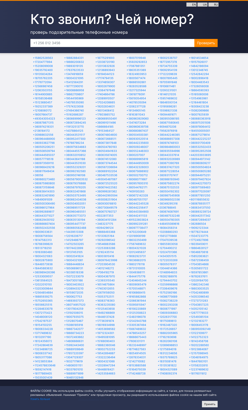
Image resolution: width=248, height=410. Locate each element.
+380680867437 (137, 130)
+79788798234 (74, 142)
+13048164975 (198, 357)
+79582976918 (167, 130)
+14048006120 (42, 316)
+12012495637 (136, 252)
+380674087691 (168, 211)
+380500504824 (200, 167)
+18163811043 (136, 114)
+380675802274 (168, 183)
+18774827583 (136, 349)
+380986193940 (168, 179)
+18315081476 (167, 361)
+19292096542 (105, 240)
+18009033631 (42, 231)
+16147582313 (42, 240)
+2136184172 (41, 130)
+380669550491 (106, 118)
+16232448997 (136, 345)
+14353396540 (199, 296)
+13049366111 (136, 272)
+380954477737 (75, 223)
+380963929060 (138, 118)
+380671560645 (168, 122)
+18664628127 (198, 248)
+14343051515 (167, 256)
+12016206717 (73, 236)
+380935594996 (169, 151)
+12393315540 (105, 280)
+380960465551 (75, 211)
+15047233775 (198, 236)
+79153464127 (104, 130)
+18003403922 (74, 284)
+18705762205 (42, 78)
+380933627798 (44, 142)
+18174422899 (73, 248)
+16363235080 (105, 304)
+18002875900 (43, 260)
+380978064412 (199, 126)
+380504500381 (137, 134)
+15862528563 (43, 58)
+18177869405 (42, 373)
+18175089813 (167, 321)
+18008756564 (43, 236)
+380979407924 (200, 179)
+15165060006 (198, 94)
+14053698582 (105, 329)
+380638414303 (43, 191)
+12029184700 (198, 280)
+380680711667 (137, 179)
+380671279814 (199, 134)
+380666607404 (44, 223)
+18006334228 (43, 329)
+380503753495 (75, 195)
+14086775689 (167, 296)
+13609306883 (168, 312)
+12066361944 (136, 300)
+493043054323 (44, 118)
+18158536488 (42, 98)
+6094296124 (104, 227)
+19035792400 (43, 70)
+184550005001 (199, 130)
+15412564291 (73, 82)
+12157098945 (198, 353)
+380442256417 (137, 207)
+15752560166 (167, 292)
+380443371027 (43, 215)
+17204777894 (42, 62)
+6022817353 (104, 215)
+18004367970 (105, 276)
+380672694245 (75, 122)
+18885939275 (43, 296)
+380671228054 (168, 171)
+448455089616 (168, 223)
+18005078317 (167, 264)
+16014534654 (198, 58)
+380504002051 (75, 203)
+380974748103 (168, 142)
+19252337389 (43, 106)
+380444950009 (138, 163)
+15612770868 (167, 236)
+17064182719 (104, 272)
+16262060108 (167, 341)
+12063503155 (42, 90)
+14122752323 (198, 337)
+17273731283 (198, 300)
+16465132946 (74, 377)
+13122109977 (198, 333)
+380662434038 (75, 199)
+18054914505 (136, 353)
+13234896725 (43, 349)
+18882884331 (74, 58)
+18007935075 (74, 316)
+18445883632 (43, 268)
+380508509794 (44, 151)
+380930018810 (105, 203)
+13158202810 (198, 365)
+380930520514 (137, 138)
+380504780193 (106, 147)
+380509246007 (137, 147)
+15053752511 (104, 296)
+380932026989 (169, 159)
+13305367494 (136, 325)
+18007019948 (136, 58)
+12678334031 (136, 357)
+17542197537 (42, 321)
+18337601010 (73, 369)
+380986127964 (43, 207)
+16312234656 (167, 353)
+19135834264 (42, 74)
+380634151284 (105, 219)
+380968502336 (169, 199)
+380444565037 (44, 155)
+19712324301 (104, 333)
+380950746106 (74, 175)
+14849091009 (42, 199)
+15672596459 (199, 260)
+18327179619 (73, 361)
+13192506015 (73, 312)
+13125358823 (136, 312)
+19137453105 (73, 252)
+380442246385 (169, 134)
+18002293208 (168, 304)
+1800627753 (73, 296)
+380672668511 (105, 138)
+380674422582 (106, 187)
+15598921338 (167, 110)
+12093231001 (167, 90)
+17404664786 (105, 94)
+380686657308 (169, 138)
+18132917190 (42, 337)
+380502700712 (137, 175)
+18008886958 (74, 90)
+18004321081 (73, 260)
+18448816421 (104, 369)
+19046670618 (198, 252)
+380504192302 (168, 191)
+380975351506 (199, 122)
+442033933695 (200, 155)
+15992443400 (74, 345)
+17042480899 (199, 292)
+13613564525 (42, 280)
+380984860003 (169, 147)
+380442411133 (137, 215)
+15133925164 (104, 236)
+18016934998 (105, 325)
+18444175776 (136, 276)
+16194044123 (104, 74)
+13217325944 (136, 90)
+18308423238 (199, 106)
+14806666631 (74, 341)
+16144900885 (42, 94)
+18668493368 (105, 231)
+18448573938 (43, 264)
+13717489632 (42, 333)
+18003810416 (104, 256)
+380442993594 (106, 195)
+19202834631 (105, 106)
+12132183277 (198, 321)
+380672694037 (200, 219)
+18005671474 (136, 78)
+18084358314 (167, 227)
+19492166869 (105, 312)
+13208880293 (168, 231)
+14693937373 (74, 300)
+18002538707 (167, 58)
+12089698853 (168, 345)
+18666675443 (136, 337)
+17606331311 (136, 341)
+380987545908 (169, 195)
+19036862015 (136, 260)
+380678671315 (43, 122)
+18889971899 (73, 373)
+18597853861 (198, 272)
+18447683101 (198, 361)
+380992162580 (75, 171)
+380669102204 (106, 171)
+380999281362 (106, 191)
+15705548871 (136, 288)
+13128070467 (73, 321)
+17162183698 (167, 337)
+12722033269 (167, 260)
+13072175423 (42, 312)
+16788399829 (43, 244)
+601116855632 (199, 199)
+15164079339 (136, 369)
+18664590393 (199, 90)
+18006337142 (42, 353)
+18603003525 (199, 288)
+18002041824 (74, 256)
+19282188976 (167, 276)
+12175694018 (167, 349)
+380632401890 (43, 195)
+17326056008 (199, 86)
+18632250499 (136, 240)
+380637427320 (168, 167)
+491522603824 (137, 219)
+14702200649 (136, 231)
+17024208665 (105, 102)
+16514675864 (105, 284)
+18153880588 (136, 365)
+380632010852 (75, 155)
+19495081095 (105, 337)
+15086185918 (73, 325)
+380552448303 (138, 151)
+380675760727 (106, 211)
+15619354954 (136, 98)
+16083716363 (105, 300)
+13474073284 (136, 122)
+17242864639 (43, 345)
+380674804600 (106, 134)
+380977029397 (200, 191)
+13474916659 (73, 74)
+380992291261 (137, 223)
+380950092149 (200, 329)
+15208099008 (43, 66)
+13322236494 (105, 357)
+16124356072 (42, 341)
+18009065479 (136, 284)
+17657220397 (74, 353)
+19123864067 (198, 349)
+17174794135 (104, 78)
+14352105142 (198, 308)
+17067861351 (136, 66)
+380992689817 (43, 211)
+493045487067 (106, 179)
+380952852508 (200, 151)
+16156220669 (136, 308)
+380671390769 (168, 163)
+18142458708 (198, 341)
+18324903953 (136, 74)
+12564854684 (43, 292)
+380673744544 (106, 163)
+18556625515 (42, 304)
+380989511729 (74, 207)
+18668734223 (74, 333)
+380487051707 (137, 199)
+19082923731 (136, 256)
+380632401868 (75, 191)
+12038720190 (105, 62)
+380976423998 (106, 260)
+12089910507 (105, 98)
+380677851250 (199, 195)
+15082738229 (167, 300)
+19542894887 (105, 353)
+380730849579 (106, 207)
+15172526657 (167, 329)
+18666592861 (136, 82)
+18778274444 (198, 231)
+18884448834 (74, 264)
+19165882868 (136, 296)
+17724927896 (198, 240)
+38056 (38, 175)
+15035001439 (42, 377)
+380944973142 (199, 159)
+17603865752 (105, 114)
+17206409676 (167, 288)
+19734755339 (167, 66)
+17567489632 (136, 244)
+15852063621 (198, 256)
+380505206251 (43, 147)
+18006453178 (198, 325)
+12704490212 (167, 248)
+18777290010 (73, 86)
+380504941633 (106, 151)
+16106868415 (136, 292)
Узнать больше (40, 399)
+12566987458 (42, 86)
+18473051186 (73, 280)
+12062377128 (136, 106)
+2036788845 (167, 207)
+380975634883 (75, 147)
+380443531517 (74, 134)
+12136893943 (105, 70)
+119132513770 (74, 126)
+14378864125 (73, 130)
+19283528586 (136, 86)
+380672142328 (137, 195)
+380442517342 (199, 215)
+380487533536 (106, 175)
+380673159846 (43, 187)
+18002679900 (105, 86)
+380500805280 (200, 171)
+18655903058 (168, 244)
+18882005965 (168, 333)
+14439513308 (74, 231)
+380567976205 (75, 187)
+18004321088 (105, 361)
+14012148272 (104, 268)
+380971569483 (199, 187)
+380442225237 (200, 138)
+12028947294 (105, 365)
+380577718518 (43, 159)
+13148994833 (167, 272)
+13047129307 (73, 357)
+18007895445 (167, 78)
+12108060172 (42, 110)
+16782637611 (198, 276)
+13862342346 (199, 284)
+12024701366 (167, 252)
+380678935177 (199, 203)
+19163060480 (42, 252)
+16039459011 (198, 244)
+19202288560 (199, 345)
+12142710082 (136, 361)
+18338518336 (74, 272)
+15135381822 (167, 365)
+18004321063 (42, 256)
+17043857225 (199, 304)
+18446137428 (104, 316)
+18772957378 (167, 62)
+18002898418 (198, 78)
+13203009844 (43, 288)
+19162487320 (167, 325)
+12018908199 (136, 236)
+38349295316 (168, 203)
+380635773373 (75, 215)
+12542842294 (199, 74)
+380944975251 (199, 175)
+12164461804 (198, 102)
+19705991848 (167, 82)
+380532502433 (200, 147)
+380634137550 (199, 207)
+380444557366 (75, 151)
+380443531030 (75, 163)
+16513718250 (42, 248)
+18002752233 (105, 349)
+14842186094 (198, 66)
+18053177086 (42, 357)
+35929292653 (137, 62)
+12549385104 (198, 316)
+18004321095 (74, 78)
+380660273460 (44, 179)
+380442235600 (138, 142)
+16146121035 (167, 94)
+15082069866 (199, 110)
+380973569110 (43, 163)
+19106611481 (167, 86)
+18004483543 (199, 82)
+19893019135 (73, 66)
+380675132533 (168, 187)
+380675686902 (137, 171)
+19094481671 (167, 114)
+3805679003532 (76, 179)
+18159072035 (73, 292)
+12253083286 (105, 248)
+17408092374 (167, 373)
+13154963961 (198, 98)
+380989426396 (44, 272)
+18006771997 (167, 308)
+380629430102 (43, 219)
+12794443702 (167, 280)
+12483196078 (136, 316)
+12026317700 (167, 316)
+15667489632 (136, 329)
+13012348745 (198, 70)
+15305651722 (198, 268)
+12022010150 (42, 284)
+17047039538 (167, 240)
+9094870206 (167, 126)
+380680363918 (200, 118)
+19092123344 (198, 227)
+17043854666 (199, 264)
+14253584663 (105, 373)
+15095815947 (136, 304)
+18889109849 (74, 349)
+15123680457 (42, 102)
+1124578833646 (44, 365)
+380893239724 (200, 211)
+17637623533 (74, 70)
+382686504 (197, 223)
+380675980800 (44, 183)
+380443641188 (74, 159)
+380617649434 (43, 171)
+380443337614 (168, 155)
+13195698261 (167, 106)
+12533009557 (43, 276)
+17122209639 (167, 74)
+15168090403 (105, 341)
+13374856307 (105, 82)
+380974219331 (43, 126)
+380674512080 (106, 159)
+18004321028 (136, 248)
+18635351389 (136, 70)
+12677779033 (198, 312)
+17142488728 (136, 373)
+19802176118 (136, 264)
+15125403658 (105, 308)
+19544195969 (74, 98)
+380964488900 (44, 138)
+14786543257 (136, 333)
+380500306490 (44, 203)
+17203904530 (105, 264)
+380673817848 (106, 142)
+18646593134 (167, 102)
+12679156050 (105, 292)
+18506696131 (73, 268)
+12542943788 (136, 321)
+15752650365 (43, 300)
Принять (209, 404)
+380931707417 (168, 175)
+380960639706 (137, 126)
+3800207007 (136, 155)
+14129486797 (73, 240)
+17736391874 (104, 321)
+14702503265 (74, 244)
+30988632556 (43, 134)
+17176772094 (42, 82)
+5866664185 (104, 126)
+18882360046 (105, 345)
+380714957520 (74, 304)
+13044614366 (167, 268)
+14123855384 (42, 361)
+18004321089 (167, 369)
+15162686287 (73, 114)
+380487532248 (169, 215)
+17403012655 (104, 288)
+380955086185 (168, 118)
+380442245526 (138, 203)
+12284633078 (43, 308)
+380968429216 (43, 167)
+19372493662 (74, 337)
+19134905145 (136, 110)
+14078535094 (136, 102)
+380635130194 (74, 219)
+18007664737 (42, 114)
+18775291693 (104, 58)
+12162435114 (104, 252)
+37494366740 (74, 110)
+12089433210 (74, 288)
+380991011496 (105, 122)
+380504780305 (169, 219)
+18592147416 (42, 369)
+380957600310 (137, 183)
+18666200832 (74, 62)
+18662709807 (74, 94)
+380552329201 (75, 167)
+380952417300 (75, 138)
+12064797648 (105, 90)
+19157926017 (198, 62)
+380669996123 (75, 118)
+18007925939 (199, 114)
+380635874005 (106, 155)
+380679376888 (75, 183)
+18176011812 (198, 373)
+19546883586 (105, 244)
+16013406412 (104, 110)
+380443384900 (138, 211)
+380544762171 (137, 187)
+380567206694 (106, 167)
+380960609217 (199, 163)
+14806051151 (73, 365)
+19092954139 (167, 70)
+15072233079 (74, 276)
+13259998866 (168, 284)
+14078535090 (74, 102)
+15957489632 (167, 98)
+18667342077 (74, 329)
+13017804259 (73, 308)
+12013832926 (105, 66)
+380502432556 (44, 227)
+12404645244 (136, 280)
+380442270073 (200, 183)
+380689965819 (137, 159)
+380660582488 (75, 227)
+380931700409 (199, 142)
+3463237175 (104, 223)
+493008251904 (106, 199)
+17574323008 (74, 106)
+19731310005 (136, 268)
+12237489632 (199, 369)
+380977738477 (137, 227)
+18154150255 (42, 325)
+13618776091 (136, 94)
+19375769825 (167, 357)
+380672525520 (106, 183)
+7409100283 (135, 191)
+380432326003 (138, 167)
